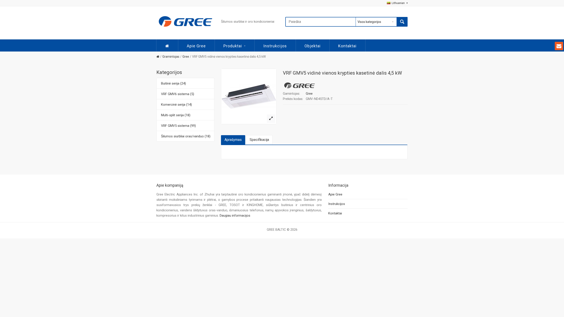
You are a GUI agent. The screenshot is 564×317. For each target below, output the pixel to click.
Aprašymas (233, 140)
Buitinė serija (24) (173, 83)
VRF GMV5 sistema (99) (178, 126)
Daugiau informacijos (235, 215)
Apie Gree (196, 46)
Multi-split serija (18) (175, 115)
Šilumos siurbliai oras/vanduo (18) (185, 136)
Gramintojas (170, 56)
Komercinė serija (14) (176, 105)
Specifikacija (259, 140)
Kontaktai (347, 46)
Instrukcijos (275, 46)
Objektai (312, 46)
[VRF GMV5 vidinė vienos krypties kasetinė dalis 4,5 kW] (271, 118)
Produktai (232, 46)
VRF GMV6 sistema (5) (177, 94)
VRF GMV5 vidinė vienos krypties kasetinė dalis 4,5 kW (229, 56)
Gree (185, 56)
